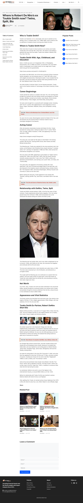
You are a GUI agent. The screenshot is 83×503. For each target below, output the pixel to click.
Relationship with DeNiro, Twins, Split (8, 52)
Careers (49, 489)
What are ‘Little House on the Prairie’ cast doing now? (73, 45)
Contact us (49, 485)
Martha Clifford (9, 25)
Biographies (30, 2)
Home (4, 12)
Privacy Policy (30, 485)
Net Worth (71, 2)
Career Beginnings (6, 47)
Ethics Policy (30, 483)
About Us (49, 483)
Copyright (29, 489)
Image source (22, 258)
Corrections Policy (31, 487)
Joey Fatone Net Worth (71, 54)
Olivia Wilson (22, 411)
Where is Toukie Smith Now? (9, 41)
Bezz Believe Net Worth (71, 63)
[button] (78, 2)
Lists (63, 2)
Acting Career (5, 49)
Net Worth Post (43, 497)
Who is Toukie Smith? (7, 39)
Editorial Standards (51, 487)
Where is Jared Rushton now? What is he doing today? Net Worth (28, 408)
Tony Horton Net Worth (71, 49)
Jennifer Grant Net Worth (72, 40)
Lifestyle (56, 2)
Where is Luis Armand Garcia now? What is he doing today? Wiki (48, 430)
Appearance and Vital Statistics (7, 57)
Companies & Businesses (43, 2)
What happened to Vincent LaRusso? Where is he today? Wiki (28, 430)
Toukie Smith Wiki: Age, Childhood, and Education (8, 44)
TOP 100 (21, 2)
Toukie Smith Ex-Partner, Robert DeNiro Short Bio (8, 61)
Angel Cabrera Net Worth (72, 58)
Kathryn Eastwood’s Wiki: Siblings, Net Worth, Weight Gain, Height (49, 408)
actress (33, 39)
